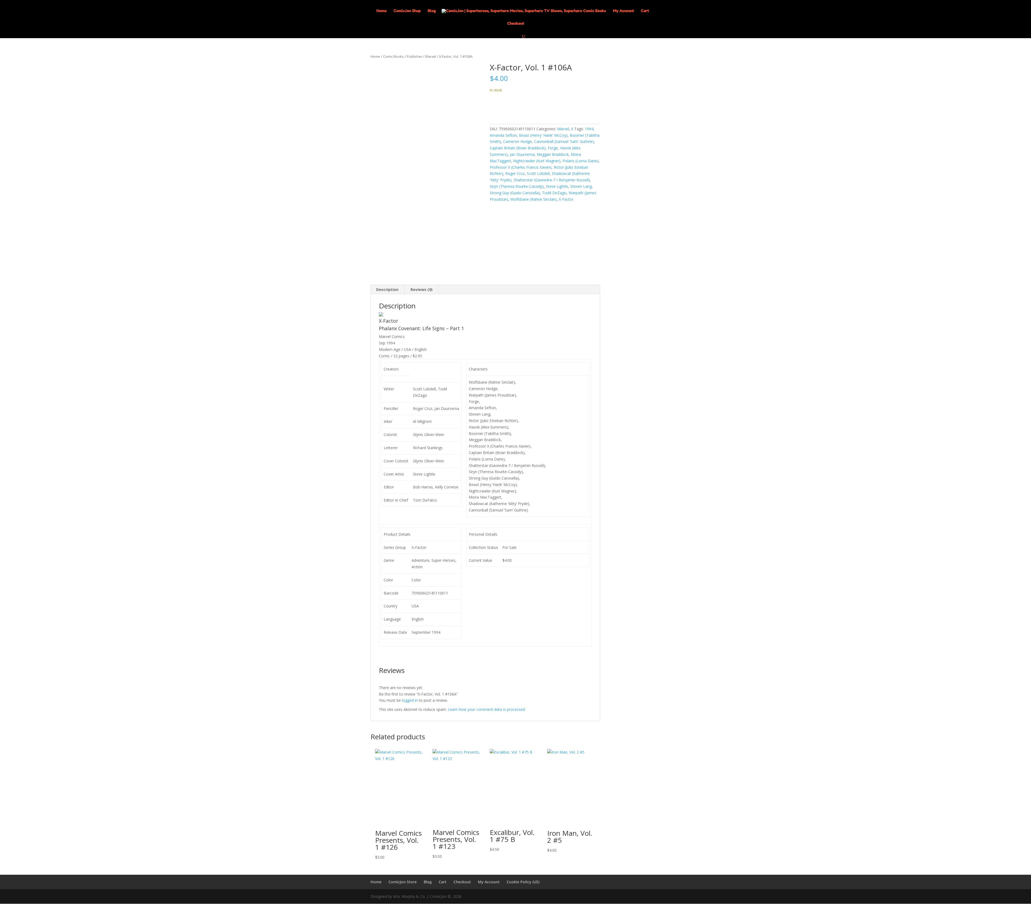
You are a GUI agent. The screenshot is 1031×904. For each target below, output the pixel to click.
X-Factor (566, 199)
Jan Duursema (522, 154)
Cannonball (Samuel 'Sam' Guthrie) (564, 141)
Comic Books (393, 56)
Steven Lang (581, 186)
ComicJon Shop (407, 11)
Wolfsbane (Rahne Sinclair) (533, 199)
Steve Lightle (557, 186)
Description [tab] (387, 289)
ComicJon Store (403, 881)
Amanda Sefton (503, 135)
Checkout (515, 23)
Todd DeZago (554, 192)
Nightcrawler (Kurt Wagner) (536, 160)
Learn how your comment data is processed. (487, 709)
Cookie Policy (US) (523, 881)
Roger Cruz (515, 173)
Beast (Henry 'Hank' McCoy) (543, 135)
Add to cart (510, 106)
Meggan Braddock (553, 154)
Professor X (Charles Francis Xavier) (520, 167)
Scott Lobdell (538, 173)
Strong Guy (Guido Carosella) (515, 192)
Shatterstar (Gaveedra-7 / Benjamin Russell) (552, 179)
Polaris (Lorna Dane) (580, 160)
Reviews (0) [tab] (422, 289)
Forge (553, 147)
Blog (432, 11)
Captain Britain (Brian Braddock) (518, 147)
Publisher (414, 56)
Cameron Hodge (517, 141)
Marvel (430, 56)
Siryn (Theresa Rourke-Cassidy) (517, 186)
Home (381, 11)
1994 (589, 128)
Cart (645, 11)
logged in (410, 700)
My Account (623, 11)
